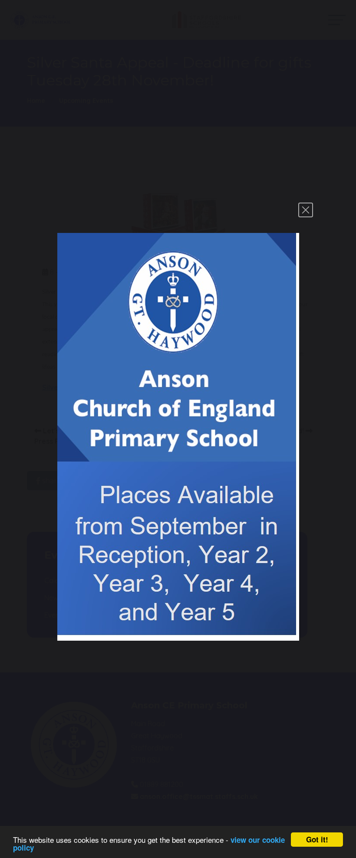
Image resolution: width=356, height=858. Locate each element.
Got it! (317, 839)
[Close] (305, 210)
